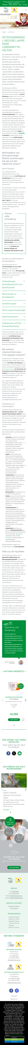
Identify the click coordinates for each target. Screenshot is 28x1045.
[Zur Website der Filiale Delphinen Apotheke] (14, 944)
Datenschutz (14, 999)
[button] (26, 699)
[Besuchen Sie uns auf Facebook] (11, 991)
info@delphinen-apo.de (14, 960)
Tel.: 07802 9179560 (14, 978)
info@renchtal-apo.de (16, 896)
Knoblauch (8, 537)
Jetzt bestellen (14, 719)
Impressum (14, 996)
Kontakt (25, 4)
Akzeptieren (14, 1039)
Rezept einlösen (13, 4)
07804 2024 (16, 3)
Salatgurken (19, 534)
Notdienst (5, 4)
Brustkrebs (22, 133)
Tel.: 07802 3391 (14, 956)
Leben (4, 32)
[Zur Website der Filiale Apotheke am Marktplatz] (14, 967)
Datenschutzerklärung (16, 1035)
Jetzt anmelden (14, 867)
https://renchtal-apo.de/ (16, 898)
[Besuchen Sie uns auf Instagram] (17, 991)
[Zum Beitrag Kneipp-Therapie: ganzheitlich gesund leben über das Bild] (14, 780)
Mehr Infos (14, 1041)
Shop (20, 4)
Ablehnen (14, 1037)
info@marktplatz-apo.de (14, 982)
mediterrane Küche (9, 369)
